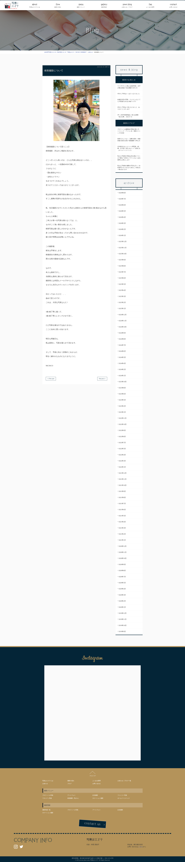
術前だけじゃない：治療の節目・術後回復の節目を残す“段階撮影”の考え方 (128, 139)
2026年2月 (122, 229)
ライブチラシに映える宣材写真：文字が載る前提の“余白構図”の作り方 (128, 87)
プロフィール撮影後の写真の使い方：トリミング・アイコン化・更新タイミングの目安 (128, 131)
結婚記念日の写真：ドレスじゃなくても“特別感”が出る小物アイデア (128, 100)
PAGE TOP (92, 776)
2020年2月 (122, 601)
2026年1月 (122, 235)
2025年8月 (122, 266)
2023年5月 (122, 400)
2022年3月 (122, 461)
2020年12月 (123, 546)
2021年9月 (122, 491)
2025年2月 (122, 302)
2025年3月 (122, 296)
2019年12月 (123, 613)
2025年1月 (122, 308)
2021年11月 (123, 479)
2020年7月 (122, 576)
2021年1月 (122, 540)
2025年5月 (122, 284)
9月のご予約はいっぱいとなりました (128, 93)
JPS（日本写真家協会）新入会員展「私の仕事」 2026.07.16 (127, 116)
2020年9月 (122, 564)
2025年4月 (122, 290)
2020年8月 (122, 570)
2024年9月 (122, 333)
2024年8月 (122, 339)
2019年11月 (123, 619)
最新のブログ (129, 123)
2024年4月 (122, 363)
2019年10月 (123, 625)
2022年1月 (122, 467)
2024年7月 (122, 345)
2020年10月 (123, 558)
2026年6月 (122, 205)
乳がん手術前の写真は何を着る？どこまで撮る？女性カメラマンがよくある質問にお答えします (128, 158)
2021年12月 (123, 473)
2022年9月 (122, 430)
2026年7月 (122, 199)
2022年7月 (122, 442)
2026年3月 (122, 223)
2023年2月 (122, 406)
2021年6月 (122, 509)
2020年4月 (122, 589)
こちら (140, 846)
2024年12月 (123, 314)
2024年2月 (122, 369)
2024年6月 (122, 351)
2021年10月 (123, 485)
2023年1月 (122, 412)
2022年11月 (123, 418)
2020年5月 (122, 583)
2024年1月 (122, 375)
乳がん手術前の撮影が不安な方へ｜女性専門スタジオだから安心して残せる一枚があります (128, 167)
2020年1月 (122, 607)
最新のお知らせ (129, 80)
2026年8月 (122, 193)
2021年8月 (122, 497)
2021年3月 (122, 528)
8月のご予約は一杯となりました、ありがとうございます (128, 108)
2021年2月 (122, 534)
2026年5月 (122, 211)
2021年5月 (122, 516)
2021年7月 (122, 503)
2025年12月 (123, 241)
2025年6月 (122, 278)
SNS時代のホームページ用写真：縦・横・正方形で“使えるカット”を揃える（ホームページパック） (128, 148)
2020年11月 (123, 552)
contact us (92, 824)
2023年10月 (123, 381)
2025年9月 (122, 260)
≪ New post (50, 378)
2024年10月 (123, 327)
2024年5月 (122, 357)
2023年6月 (122, 394)
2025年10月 (123, 254)
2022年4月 (122, 455)
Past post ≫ (102, 378)
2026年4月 (122, 217)
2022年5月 (122, 448)
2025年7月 (122, 272)
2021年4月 (122, 522)
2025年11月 (123, 247)
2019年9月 (122, 631)
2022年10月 (123, 424)
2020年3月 (122, 595)
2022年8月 (122, 436)
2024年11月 (123, 321)
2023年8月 (122, 388)
